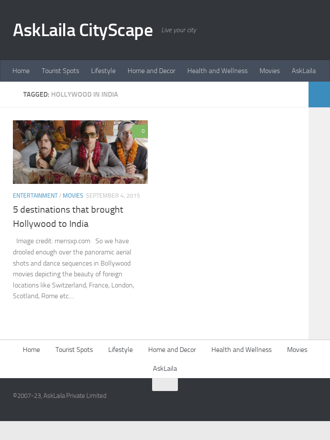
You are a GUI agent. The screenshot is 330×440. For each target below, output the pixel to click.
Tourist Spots (60, 71)
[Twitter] (311, 401)
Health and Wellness (217, 71)
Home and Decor (151, 71)
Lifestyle (103, 71)
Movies (270, 71)
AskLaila (304, 71)
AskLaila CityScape (83, 30)
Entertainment (35, 195)
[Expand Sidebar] (319, 94)
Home (21, 71)
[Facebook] (296, 401)
